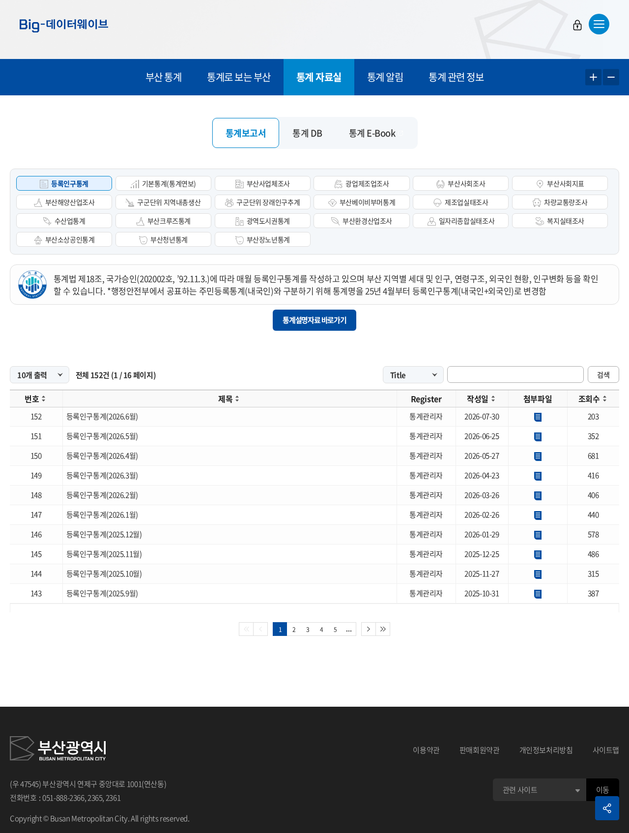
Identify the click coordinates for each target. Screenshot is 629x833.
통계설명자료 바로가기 (314, 320)
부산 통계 (163, 77)
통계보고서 (246, 133)
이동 (602, 789)
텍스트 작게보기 (611, 77)
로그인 (577, 25)
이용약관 (426, 750)
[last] (383, 629)
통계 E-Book (372, 133)
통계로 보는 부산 (239, 77)
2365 (95, 797)
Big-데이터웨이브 (64, 25)
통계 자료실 (319, 77)
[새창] (58, 750)
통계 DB (307, 133)
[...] (349, 629)
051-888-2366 (63, 797)
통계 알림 (385, 77)
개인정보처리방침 (546, 750)
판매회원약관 (479, 750)
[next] (368, 629)
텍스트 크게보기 (593, 77)
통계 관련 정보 (456, 77)
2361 (113, 797)
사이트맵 (606, 750)
